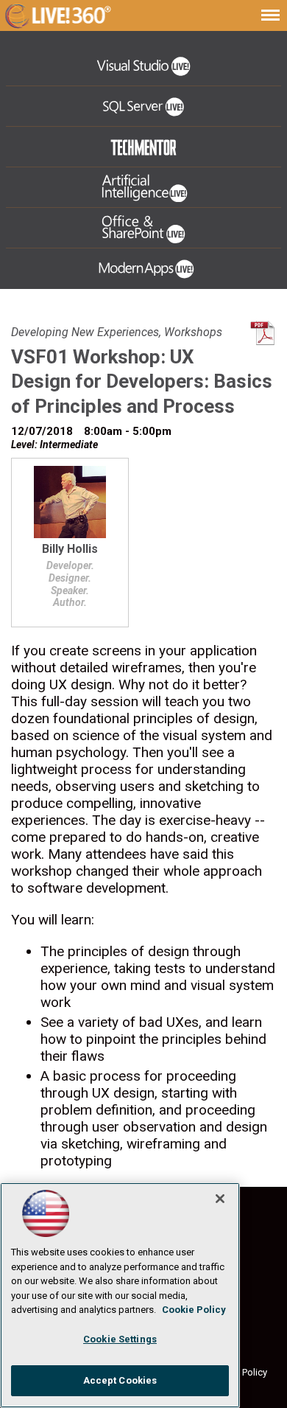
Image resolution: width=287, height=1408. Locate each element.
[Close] (220, 1198)
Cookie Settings (120, 1339)
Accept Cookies (120, 1380)
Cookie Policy (194, 1309)
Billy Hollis (70, 549)
